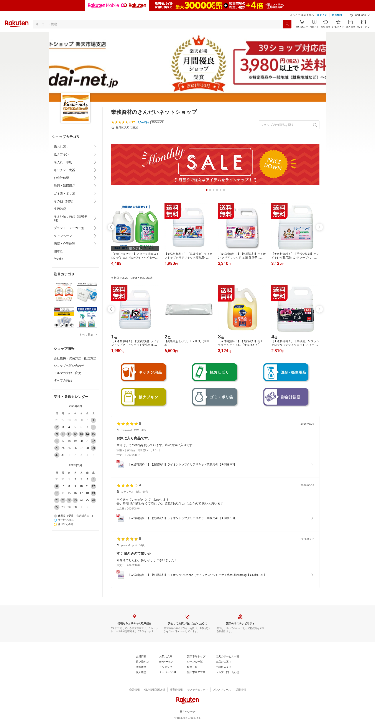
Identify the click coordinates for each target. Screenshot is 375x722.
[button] (360, 15)
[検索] (287, 24)
